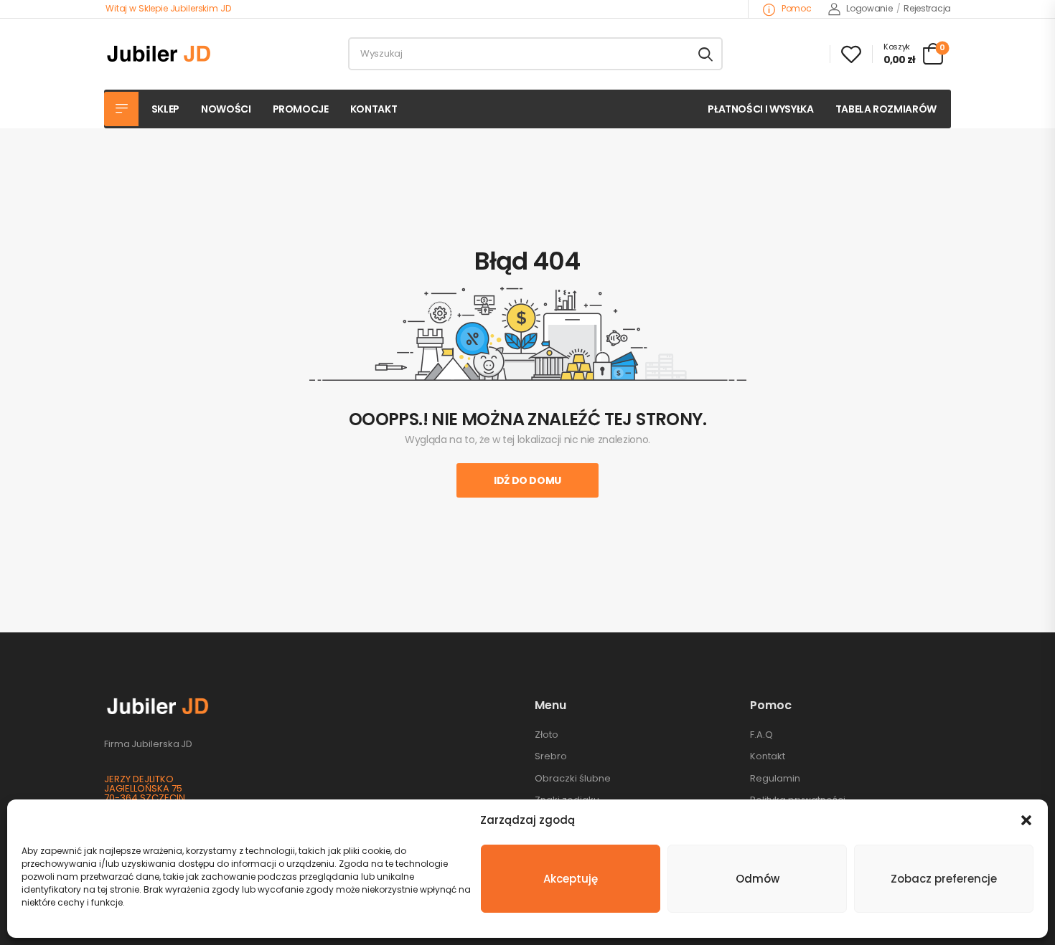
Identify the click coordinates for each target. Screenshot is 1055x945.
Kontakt (374, 109)
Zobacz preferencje (944, 878)
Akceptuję (570, 878)
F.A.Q (761, 734)
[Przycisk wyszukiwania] (705, 53)
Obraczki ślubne (573, 778)
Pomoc (795, 8)
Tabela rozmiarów (886, 109)
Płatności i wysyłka (760, 109)
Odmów (757, 878)
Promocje (301, 109)
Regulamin (775, 778)
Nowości (226, 109)
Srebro (551, 756)
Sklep (165, 109)
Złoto (546, 734)
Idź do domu (527, 480)
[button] (1026, 820)
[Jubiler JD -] (159, 54)
